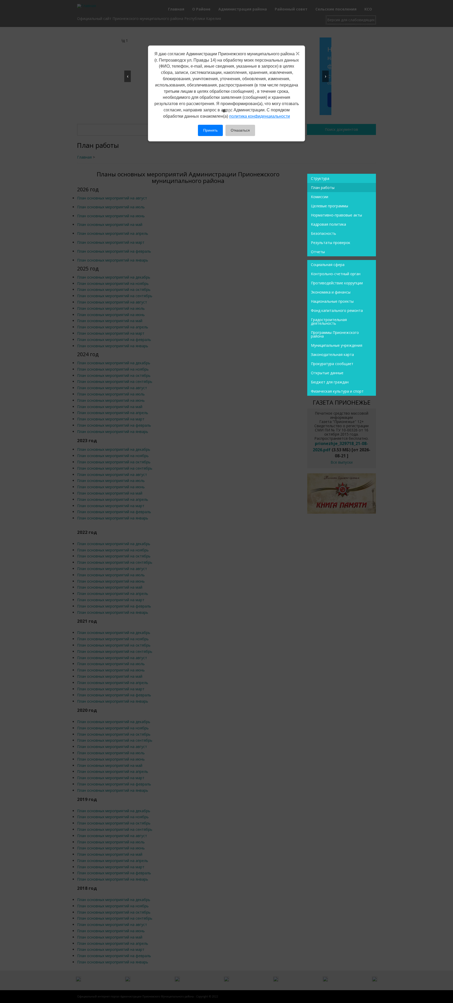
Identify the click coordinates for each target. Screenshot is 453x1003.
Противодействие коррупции (337, 282)
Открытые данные (327, 372)
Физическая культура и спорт (337, 391)
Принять (210, 130)
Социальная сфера (327, 264)
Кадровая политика (328, 224)
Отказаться (240, 130)
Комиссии (319, 196)
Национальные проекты (332, 301)
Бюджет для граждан (330, 381)
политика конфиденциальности (259, 116)
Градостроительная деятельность (329, 321)
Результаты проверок (330, 242)
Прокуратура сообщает (332, 363)
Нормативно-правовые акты (336, 215)
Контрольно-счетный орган (335, 273)
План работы (323, 187)
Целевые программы (329, 205)
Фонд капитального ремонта (337, 310)
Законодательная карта (332, 354)
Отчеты (318, 251)
